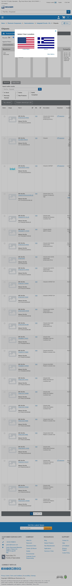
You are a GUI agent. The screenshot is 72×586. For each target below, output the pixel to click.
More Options (51, 54)
